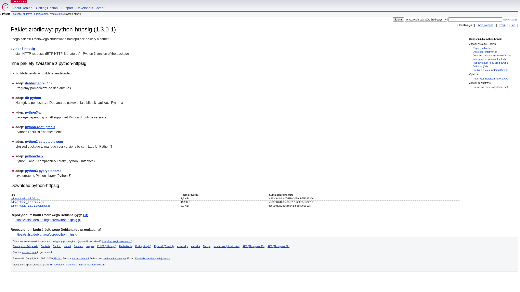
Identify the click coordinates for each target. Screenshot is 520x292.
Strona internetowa (483, 87)
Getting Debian (47, 8)
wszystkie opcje (510, 20)
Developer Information (485, 51)
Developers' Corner (90, 8)
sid (513, 25)
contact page (29, 252)
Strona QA (502, 78)
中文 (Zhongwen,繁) (278, 246)
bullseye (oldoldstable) (35, 14)
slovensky (182, 246)
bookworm (485, 25)
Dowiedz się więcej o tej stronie (152, 258)
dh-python (33, 98)
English (57, 246)
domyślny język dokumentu (116, 241)
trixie (502, 25)
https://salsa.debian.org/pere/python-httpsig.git (48, 220)
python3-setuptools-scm (44, 141)
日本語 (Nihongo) (106, 246)
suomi (67, 246)
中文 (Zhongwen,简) (253, 246)
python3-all (33, 112)
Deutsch (45, 246)
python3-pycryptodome (43, 171)
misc (61, 14)
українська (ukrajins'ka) (226, 246)
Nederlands (125, 246)
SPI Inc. (57, 258)
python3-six (34, 156)
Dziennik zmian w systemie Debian (492, 55)
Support (67, 8)
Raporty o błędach (483, 48)
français (78, 246)
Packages (19, 1)
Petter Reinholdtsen (484, 78)
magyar (90, 246)
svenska (195, 246)
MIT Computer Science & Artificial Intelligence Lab (77, 264)
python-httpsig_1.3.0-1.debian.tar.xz (30, 205)
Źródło (53, 14)
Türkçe (206, 246)
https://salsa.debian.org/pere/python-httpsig (46, 234)
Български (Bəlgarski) (25, 246)
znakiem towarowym (114, 258)
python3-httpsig (23, 48)
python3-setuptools (40, 127)
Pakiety (17, 14)
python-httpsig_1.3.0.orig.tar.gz (27, 202)
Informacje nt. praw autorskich (489, 59)
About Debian (22, 8)
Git (485, 66)
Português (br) (143, 246)
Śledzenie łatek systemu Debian (490, 70)
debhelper (33, 83)
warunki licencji (80, 258)
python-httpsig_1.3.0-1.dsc (25, 198)
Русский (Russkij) (164, 246)
